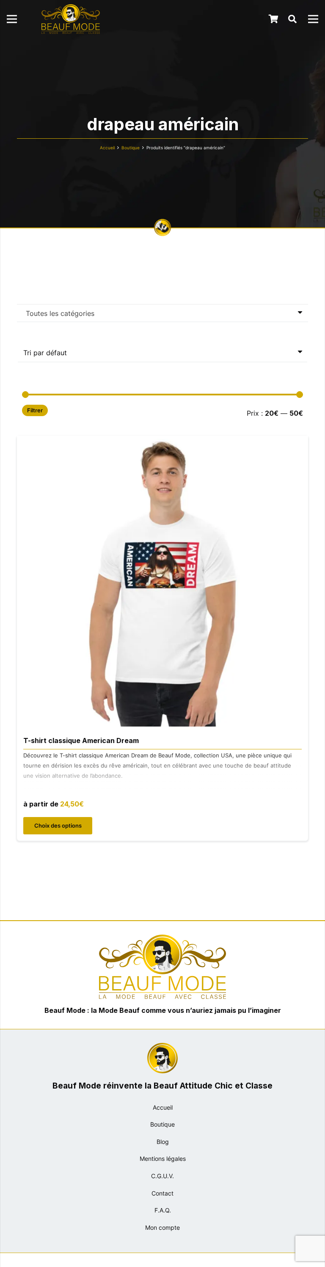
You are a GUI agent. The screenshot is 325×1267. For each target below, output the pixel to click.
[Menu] (11, 19)
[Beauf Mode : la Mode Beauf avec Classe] (70, 19)
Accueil (107, 148)
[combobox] (162, 312)
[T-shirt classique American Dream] (162, 441)
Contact (162, 1193)
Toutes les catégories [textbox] (60, 313)
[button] (292, 19)
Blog (163, 1141)
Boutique (130, 148)
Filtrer (35, 410)
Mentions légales (163, 1158)
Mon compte (162, 1227)
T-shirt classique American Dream (81, 740)
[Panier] (273, 19)
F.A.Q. (162, 1210)
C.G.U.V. (162, 1175)
